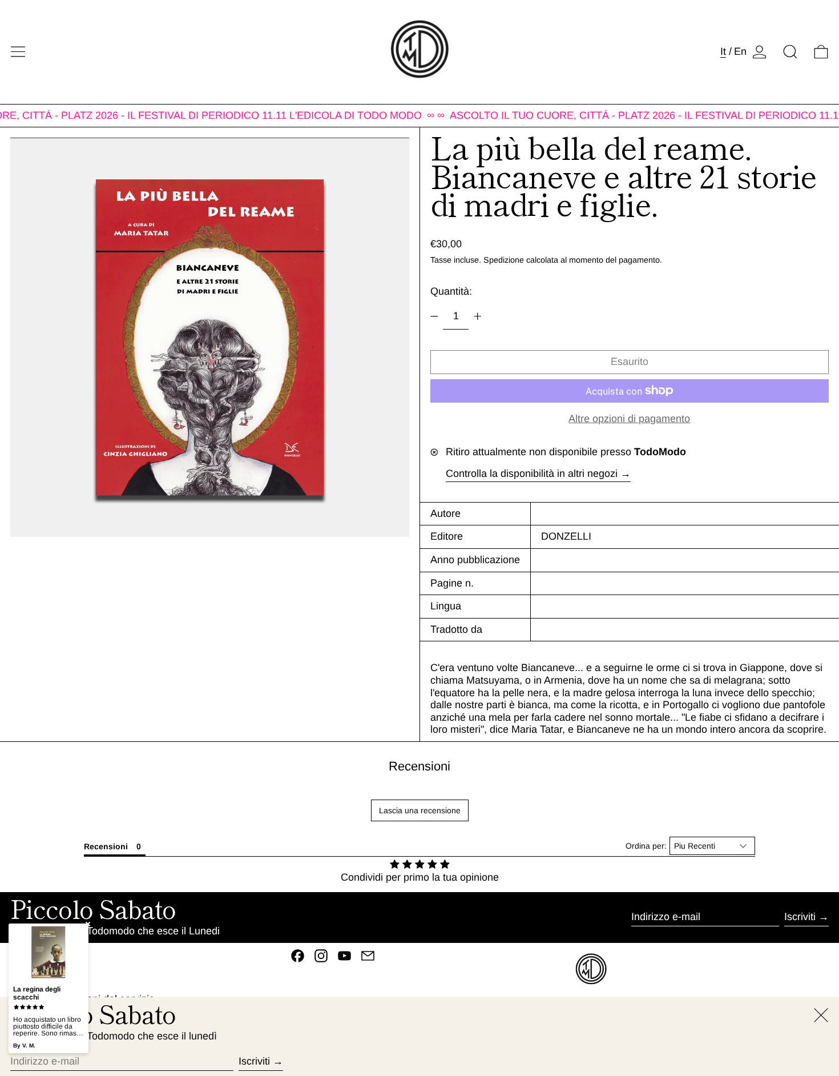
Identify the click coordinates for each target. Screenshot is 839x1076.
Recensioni (419, 766)
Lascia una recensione (420, 810)
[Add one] (478, 316)
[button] (790, 52)
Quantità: (451, 291)
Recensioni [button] (106, 846)
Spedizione (503, 259)
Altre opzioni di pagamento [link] (629, 418)
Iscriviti (800, 916)
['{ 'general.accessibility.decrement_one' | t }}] (434, 316)
